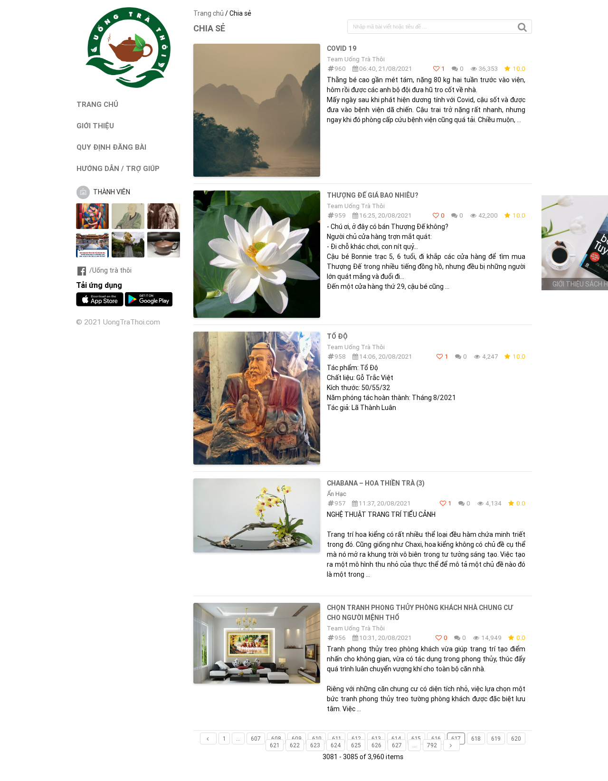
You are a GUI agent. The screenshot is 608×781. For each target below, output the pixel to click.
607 (256, 738)
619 (496, 738)
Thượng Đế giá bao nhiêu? (372, 195)
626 (376, 745)
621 (274, 745)
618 (476, 738)
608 (276, 738)
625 (356, 745)
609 (297, 738)
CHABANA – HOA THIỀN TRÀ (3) (376, 483)
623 (315, 745)
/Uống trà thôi (110, 270)
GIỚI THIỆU (95, 125)
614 (396, 738)
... (238, 738)
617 (456, 738)
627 (397, 745)
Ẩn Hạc (336, 494)
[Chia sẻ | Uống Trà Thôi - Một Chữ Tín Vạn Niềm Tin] (128, 85)
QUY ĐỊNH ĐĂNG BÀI (111, 147)
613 (376, 738)
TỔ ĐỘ (337, 336)
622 (295, 745)
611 (336, 738)
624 (336, 745)
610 (317, 738)
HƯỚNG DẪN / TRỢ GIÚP (118, 168)
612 (356, 738)
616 (436, 738)
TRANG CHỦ (97, 104)
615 (416, 738)
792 (432, 745)
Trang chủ (208, 13)
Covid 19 (342, 48)
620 (516, 738)
